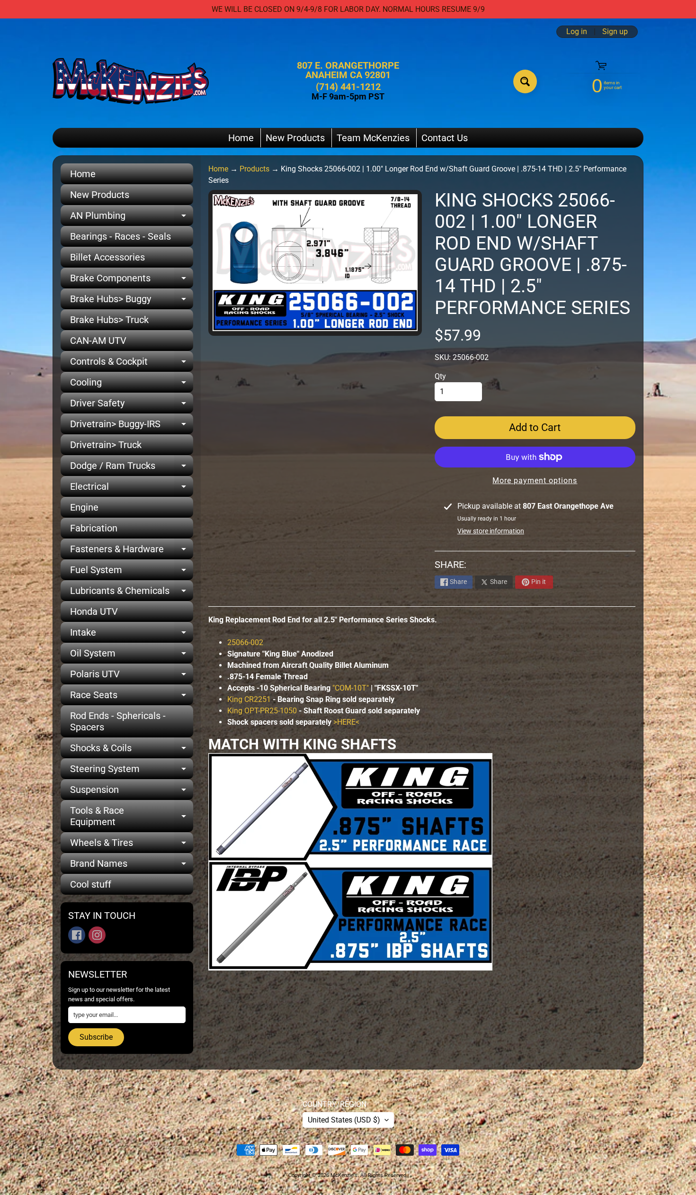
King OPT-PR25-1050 (262, 710)
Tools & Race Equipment (131, 816)
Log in (576, 32)
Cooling (131, 385)
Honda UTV (94, 611)
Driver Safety (131, 405)
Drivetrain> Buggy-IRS (131, 426)
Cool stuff (90, 884)
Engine (84, 507)
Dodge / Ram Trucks (131, 468)
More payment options (534, 480)
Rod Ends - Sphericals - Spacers (118, 721)
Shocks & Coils (131, 750)
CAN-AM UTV (98, 340)
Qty (440, 376)
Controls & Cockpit (131, 364)
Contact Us (444, 138)
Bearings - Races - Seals (120, 236)
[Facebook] (76, 934)
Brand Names (131, 866)
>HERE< (346, 722)
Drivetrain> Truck (106, 444)
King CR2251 (249, 699)
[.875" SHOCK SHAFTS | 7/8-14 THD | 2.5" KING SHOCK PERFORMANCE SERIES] (350, 855)
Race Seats (131, 697)
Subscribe (96, 1037)
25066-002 (245, 642)
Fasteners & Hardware (131, 551)
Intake (131, 635)
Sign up (615, 32)
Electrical (131, 489)
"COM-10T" (350, 687)
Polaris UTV (131, 676)
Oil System (131, 655)
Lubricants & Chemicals (131, 593)
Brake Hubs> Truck (109, 319)
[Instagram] (97, 934)
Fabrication (93, 528)
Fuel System (131, 572)
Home (241, 138)
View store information (490, 531)
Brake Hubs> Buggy (131, 301)
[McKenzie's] (131, 81)
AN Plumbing (131, 218)
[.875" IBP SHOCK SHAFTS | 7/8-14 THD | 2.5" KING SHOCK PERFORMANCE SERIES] (350, 964)
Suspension (131, 792)
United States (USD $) (344, 1119)
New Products (295, 138)
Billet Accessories (107, 257)
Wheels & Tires (131, 845)
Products (254, 168)
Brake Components (131, 280)
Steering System (131, 771)
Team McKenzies (373, 138)
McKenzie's (343, 1175)
